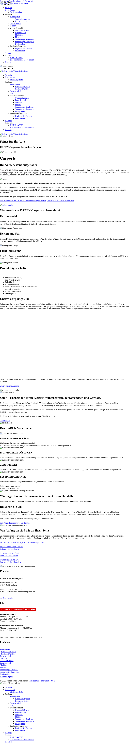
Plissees (18, 37)
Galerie (50, 201)
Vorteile (22, 1)
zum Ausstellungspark (9, 523)
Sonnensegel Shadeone (24, 39)
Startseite (8, 8)
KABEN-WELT (16, 57)
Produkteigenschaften (37, 201)
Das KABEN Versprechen (63, 201)
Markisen (19, 35)
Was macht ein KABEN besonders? (14, 201)
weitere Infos (5, 420)
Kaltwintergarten (21, 21)
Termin (16, 1)
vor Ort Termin (23, 523)
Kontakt (3, 1)
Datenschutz (34, 681)
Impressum (45, 681)
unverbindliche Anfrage (9, 386)
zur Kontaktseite (6, 598)
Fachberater (29, 1)
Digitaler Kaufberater (23, 48)
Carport (13, 26)
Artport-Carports (6, 676)
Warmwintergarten (22, 19)
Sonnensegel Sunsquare (24, 42)
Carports (3, 658)
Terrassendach (15, 23)
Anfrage (9, 1)
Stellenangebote (16, 12)
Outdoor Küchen (22, 30)
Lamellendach (20, 33)
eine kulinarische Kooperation (22, 60)
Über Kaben (10, 10)
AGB (53, 681)
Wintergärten (15, 17)
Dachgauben (20, 44)
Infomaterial (20, 51)
